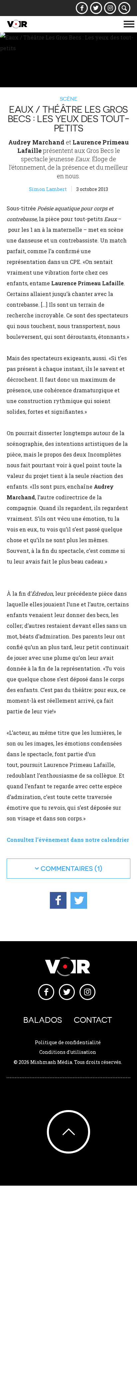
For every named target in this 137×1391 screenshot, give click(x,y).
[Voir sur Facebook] (82, 8)
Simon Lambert (48, 189)
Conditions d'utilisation (67, 1052)
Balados (42, 1020)
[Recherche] (124, 8)
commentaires (67, 868)
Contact (93, 1020)
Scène (68, 99)
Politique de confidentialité (68, 1042)
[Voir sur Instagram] (110, 8)
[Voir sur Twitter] (96, 8)
